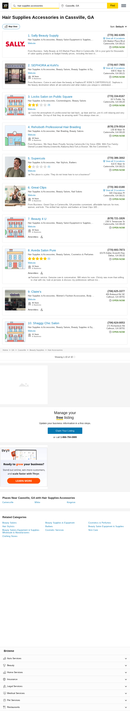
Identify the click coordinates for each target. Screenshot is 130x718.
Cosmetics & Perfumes (82, 254)
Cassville (22, 350)
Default (120, 26)
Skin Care (93, 530)
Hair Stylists (62, 162)
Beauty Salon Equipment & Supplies (73, 39)
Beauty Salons (63, 69)
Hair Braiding (62, 131)
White (37, 502)
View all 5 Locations (115, 161)
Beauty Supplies (37, 350)
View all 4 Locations (115, 38)
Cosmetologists (63, 101)
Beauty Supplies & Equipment (85, 69)
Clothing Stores (9, 536)
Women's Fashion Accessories (70, 296)
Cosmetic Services (54, 530)
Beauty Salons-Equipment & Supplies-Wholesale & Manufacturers (21, 531)
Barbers (72, 162)
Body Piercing (93, 296)
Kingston (71, 502)
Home (5, 350)
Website (32, 43)
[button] (123, 5)
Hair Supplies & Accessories (41, 39)
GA (13, 350)
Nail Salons (76, 191)
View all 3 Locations (115, 68)
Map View (13, 26)
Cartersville (7, 502)
